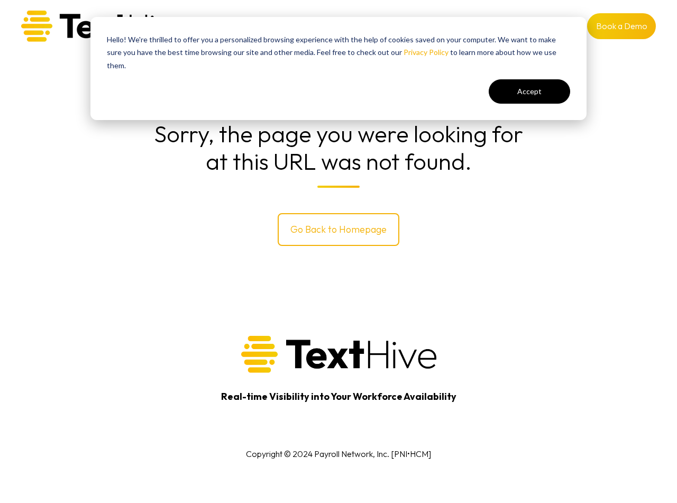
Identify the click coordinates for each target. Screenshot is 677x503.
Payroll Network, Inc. (351, 454)
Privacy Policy (426, 52)
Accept (529, 91)
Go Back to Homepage (338, 229)
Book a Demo (621, 26)
